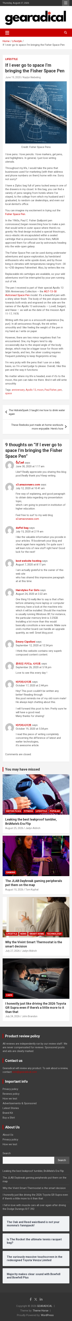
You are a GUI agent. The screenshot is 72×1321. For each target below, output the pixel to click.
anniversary (18, 389)
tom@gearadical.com (24, 1072)
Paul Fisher (51, 389)
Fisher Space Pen (15, 214)
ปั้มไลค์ (20, 462)
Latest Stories (11, 1108)
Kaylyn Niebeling (32, 77)
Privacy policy (10, 1089)
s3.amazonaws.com (28, 484)
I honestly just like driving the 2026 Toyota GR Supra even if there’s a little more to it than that (35, 1008)
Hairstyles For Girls (27, 590)
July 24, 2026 (12, 1016)
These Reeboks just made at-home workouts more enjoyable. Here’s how (37, 426)
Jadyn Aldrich (32, 828)
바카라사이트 (23, 681)
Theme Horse (40, 1310)
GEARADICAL (44, 1306)
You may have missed (22, 769)
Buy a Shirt (9, 1117)
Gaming (10, 872)
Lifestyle (11, 59)
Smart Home (36, 934)
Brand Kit (8, 1112)
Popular (55, 811)
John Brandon (29, 1016)
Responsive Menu (65, 3)
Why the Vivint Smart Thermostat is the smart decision (34, 1188)
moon (40, 389)
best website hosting (28, 560)
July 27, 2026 (12, 950)
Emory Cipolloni (25, 641)
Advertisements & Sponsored (20, 1103)
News (23, 934)
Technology (54, 934)
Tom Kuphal (31, 889)
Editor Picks (13, 811)
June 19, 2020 (13, 77)
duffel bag (22, 527)
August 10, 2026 (14, 889)
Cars (9, 995)
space (8, 393)
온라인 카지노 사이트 (28, 663)
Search (7, 1153)
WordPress (47, 1315)
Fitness (28, 811)
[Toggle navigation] (7, 33)
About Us (8, 1134)
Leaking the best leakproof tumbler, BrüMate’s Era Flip (33, 1171)
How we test (10, 1098)
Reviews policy (11, 1093)
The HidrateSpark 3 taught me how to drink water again (37, 412)
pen (60, 389)
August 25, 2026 (14, 828)
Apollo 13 (31, 389)
